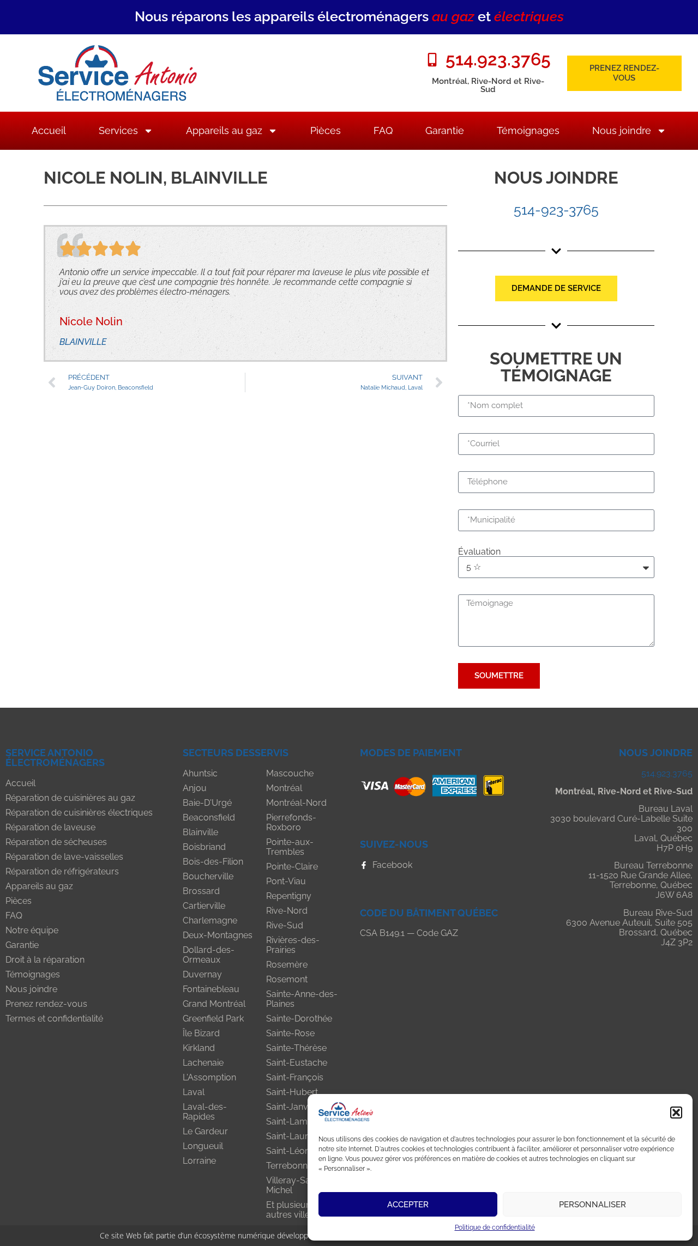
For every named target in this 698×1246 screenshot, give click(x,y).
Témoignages (528, 130)
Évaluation (479, 552)
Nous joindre (621, 130)
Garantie (444, 130)
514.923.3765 (667, 773)
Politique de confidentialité (495, 1227)
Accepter (408, 1204)
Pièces (325, 130)
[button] (676, 1112)
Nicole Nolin (91, 321)
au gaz (453, 16)
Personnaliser (592, 1204)
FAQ (383, 130)
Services (118, 130)
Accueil (49, 130)
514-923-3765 (556, 210)
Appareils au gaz (224, 130)
